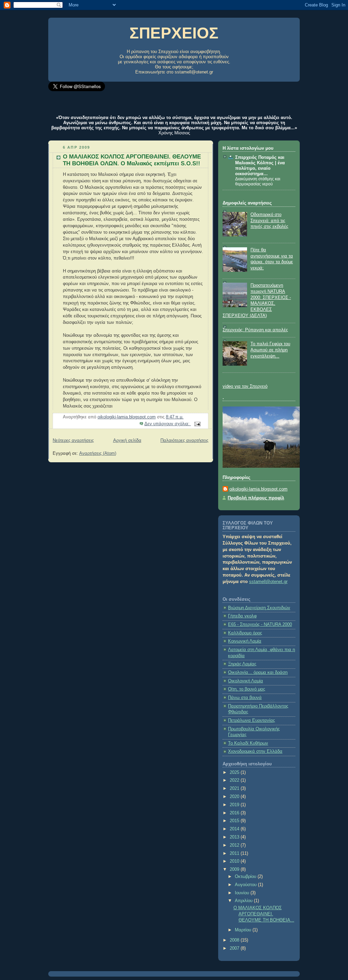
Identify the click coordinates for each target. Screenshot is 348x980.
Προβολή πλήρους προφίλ (256, 498)
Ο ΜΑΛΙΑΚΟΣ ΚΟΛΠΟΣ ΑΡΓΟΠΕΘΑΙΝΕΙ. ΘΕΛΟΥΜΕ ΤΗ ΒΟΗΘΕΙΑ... (263, 914)
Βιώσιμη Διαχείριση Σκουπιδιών (259, 607)
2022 (235, 780)
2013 (235, 837)
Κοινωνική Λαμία (244, 641)
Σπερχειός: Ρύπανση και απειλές (255, 330)
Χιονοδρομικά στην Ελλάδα (255, 751)
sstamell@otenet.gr (194, 71)
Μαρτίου (244, 930)
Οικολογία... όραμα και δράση (258, 672)
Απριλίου (244, 900)
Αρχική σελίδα (127, 440)
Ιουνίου (242, 893)
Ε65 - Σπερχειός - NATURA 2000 (260, 624)
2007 (235, 948)
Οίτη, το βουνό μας (246, 689)
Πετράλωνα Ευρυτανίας (251, 720)
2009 (235, 869)
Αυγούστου (246, 884)
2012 (235, 845)
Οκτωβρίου (246, 876)
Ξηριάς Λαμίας (242, 664)
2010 (235, 861)
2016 (235, 813)
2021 (235, 788)
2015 (235, 820)
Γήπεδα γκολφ (242, 616)
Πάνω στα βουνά (245, 697)
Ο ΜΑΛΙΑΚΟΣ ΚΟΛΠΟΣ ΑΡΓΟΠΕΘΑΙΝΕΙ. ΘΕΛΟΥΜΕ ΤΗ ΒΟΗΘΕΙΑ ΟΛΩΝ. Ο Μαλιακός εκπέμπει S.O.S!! (132, 160)
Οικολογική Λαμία (245, 681)
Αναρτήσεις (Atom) (97, 453)
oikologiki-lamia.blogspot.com (258, 489)
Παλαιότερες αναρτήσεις (184, 440)
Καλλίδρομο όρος (245, 633)
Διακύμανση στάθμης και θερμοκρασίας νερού (257, 182)
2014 (235, 829)
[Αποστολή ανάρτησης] (197, 423)
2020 (235, 796)
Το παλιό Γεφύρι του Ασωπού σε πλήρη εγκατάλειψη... (270, 350)
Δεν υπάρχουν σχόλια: (167, 423)
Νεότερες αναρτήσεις (73, 440)
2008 (235, 940)
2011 (235, 853)
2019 (235, 804)
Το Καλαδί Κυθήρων (248, 743)
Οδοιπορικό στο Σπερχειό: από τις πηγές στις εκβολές (269, 220)
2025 (235, 772)
